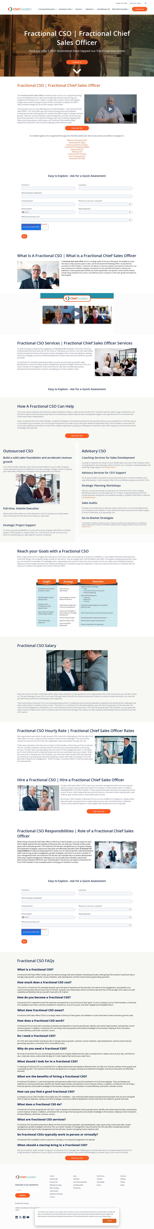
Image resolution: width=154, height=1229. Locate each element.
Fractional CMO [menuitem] (54, 1179)
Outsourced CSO (77, 149)
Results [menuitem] (99, 1185)
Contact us (139, 9)
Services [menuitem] (78, 9)
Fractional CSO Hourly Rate (77, 145)
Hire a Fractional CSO (77, 156)
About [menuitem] (75, 1176)
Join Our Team (135, 3)
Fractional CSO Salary (77, 142)
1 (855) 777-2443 (121, 3)
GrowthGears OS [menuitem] (103, 9)
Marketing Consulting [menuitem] (55, 1185)
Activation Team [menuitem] (65, 9)
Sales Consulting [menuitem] (54, 1188)
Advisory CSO (77, 152)
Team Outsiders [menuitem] (54, 1191)
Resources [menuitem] (123, 1176)
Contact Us (77, 62)
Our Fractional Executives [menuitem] (80, 1182)
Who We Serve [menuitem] (100, 1176)
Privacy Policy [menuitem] (76, 1188)
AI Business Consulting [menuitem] (56, 1194)
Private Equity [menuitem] (100, 1182)
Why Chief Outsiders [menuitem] (120, 9)
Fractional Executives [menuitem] (47, 9)
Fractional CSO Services (77, 154)
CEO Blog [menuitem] (122, 1179)
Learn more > (87, 526)
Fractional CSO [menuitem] (53, 1182)
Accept (109, 1220)
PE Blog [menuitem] (122, 1182)
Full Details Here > (109, 467)
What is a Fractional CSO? (77, 140)
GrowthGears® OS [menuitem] (78, 1185)
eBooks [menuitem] (122, 1185)
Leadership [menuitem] (76, 1179)
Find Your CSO (77, 128)
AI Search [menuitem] (52, 1197)
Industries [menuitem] (89, 9)
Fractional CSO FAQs (77, 158)
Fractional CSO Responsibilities (77, 147)
